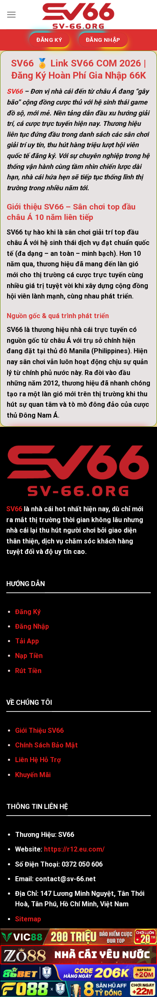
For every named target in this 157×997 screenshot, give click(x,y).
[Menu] (11, 14)
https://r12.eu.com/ (74, 849)
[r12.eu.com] (78, 14)
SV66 (15, 91)
